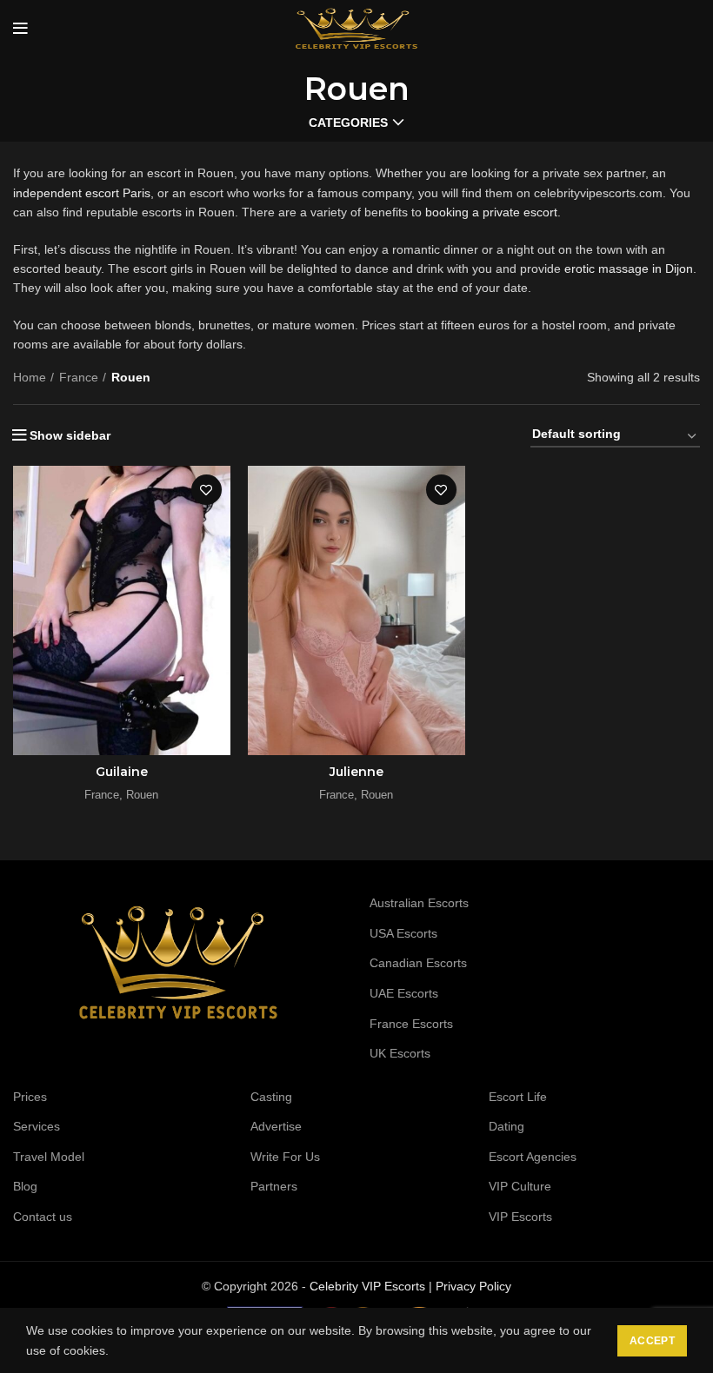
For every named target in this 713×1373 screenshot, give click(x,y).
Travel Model (48, 1157)
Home (29, 377)
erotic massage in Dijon (628, 268)
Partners (273, 1186)
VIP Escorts (520, 1217)
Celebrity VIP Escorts (367, 1286)
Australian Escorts (419, 903)
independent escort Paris (81, 193)
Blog (25, 1186)
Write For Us (285, 1157)
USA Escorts (403, 933)
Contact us (42, 1217)
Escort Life (518, 1097)
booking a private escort (491, 212)
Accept (652, 1341)
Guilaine (122, 771)
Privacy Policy (473, 1286)
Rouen (142, 794)
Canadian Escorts (418, 963)
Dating (506, 1126)
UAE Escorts (404, 993)
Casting (271, 1097)
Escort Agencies (532, 1157)
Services (36, 1126)
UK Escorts (400, 1053)
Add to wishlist (206, 489)
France (78, 377)
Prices (30, 1097)
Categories (348, 122)
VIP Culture (520, 1186)
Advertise (276, 1126)
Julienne (356, 771)
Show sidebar (70, 435)
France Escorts (411, 1024)
